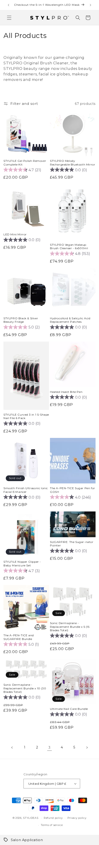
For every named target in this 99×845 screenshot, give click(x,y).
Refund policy (53, 817)
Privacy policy (77, 817)
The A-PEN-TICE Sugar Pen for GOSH (72, 490)
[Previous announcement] (8, 5)
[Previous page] (12, 747)
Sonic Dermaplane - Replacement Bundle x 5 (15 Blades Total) (70, 626)
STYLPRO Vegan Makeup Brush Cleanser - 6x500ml (69, 246)
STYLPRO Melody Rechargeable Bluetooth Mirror (72, 162)
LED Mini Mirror (15, 234)
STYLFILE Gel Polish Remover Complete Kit (24, 162)
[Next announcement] (90, 5)
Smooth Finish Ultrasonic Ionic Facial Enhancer (25, 490)
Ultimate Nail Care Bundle (69, 709)
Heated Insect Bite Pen (66, 392)
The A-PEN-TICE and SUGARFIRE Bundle (18, 637)
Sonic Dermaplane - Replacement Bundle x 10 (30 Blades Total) (24, 688)
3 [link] (49, 747)
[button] (9, 18)
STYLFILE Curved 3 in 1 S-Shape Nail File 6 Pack (26, 416)
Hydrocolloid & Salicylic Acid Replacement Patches (70, 320)
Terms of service (52, 825)
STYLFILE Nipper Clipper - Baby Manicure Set (22, 563)
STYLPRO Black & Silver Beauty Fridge (20, 320)
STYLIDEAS (30, 817)
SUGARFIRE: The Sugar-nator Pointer (71, 543)
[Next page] (87, 747)
